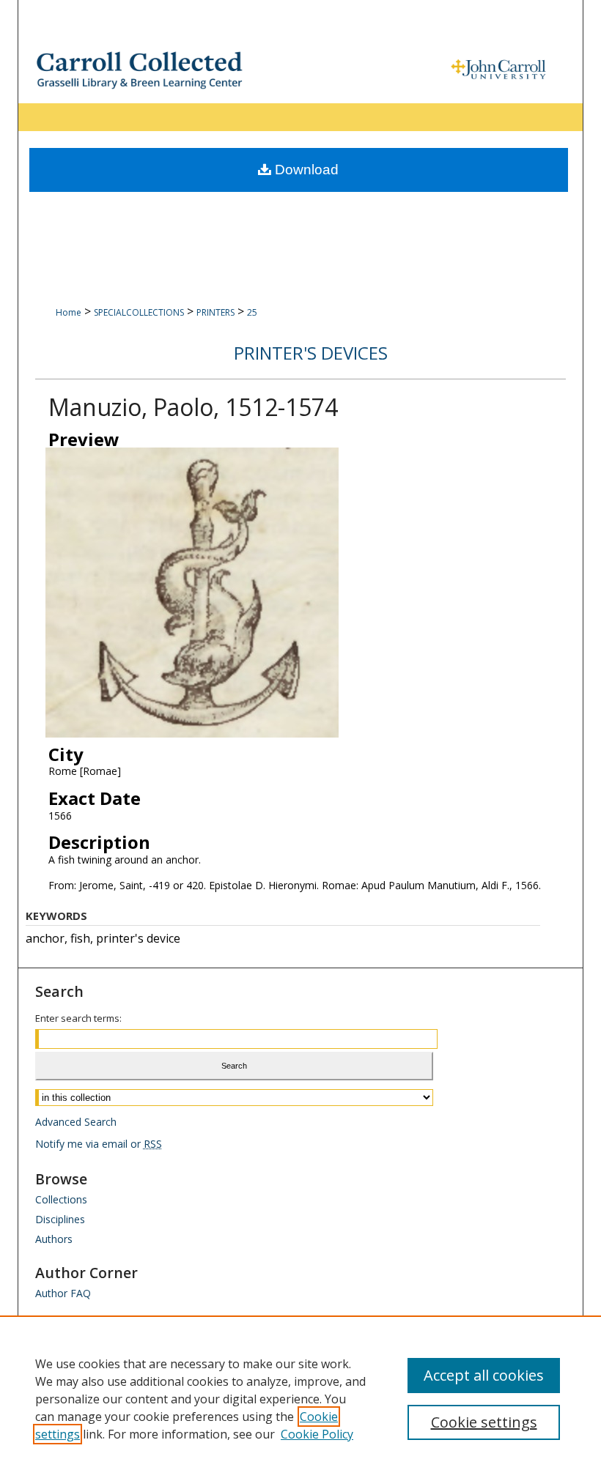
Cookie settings (484, 1422)
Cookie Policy (317, 1434)
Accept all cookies (484, 1375)
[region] (300, 1398)
